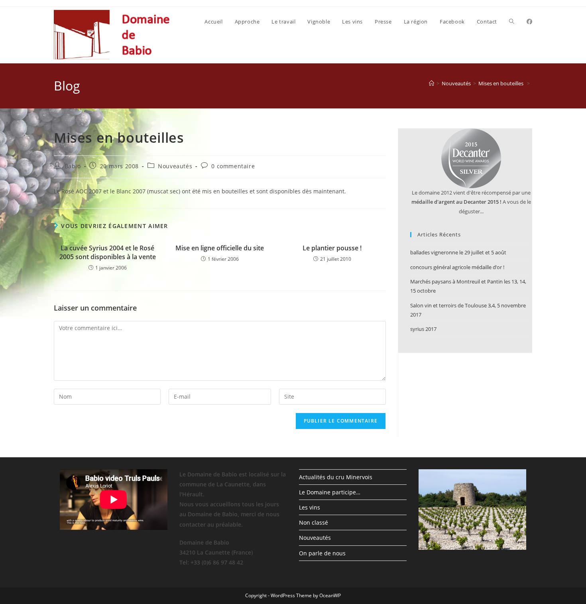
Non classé (313, 522)
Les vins (309, 507)
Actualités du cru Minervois (335, 477)
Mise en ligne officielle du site (219, 248)
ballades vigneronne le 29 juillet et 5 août (458, 252)
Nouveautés (175, 166)
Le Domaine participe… (329, 492)
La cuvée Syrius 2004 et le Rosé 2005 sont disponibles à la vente (107, 252)
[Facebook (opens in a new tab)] (529, 21)
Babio (73, 166)
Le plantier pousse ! (332, 248)
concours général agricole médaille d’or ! (457, 267)
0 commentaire (233, 166)
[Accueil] (431, 83)
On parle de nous (322, 553)
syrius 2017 (423, 328)
